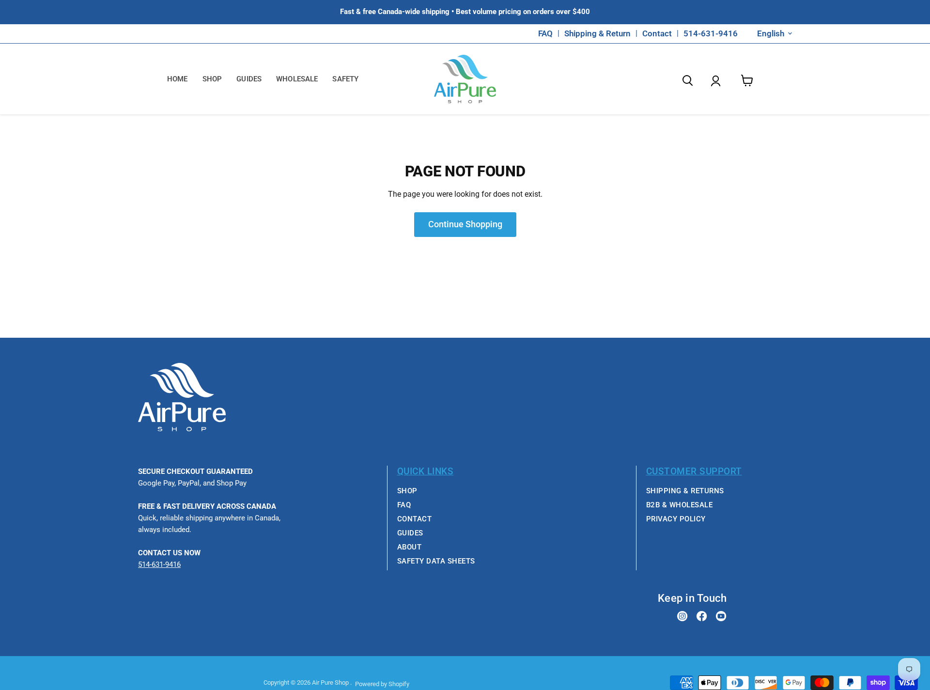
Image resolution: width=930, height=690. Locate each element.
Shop (212, 79)
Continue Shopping (465, 224)
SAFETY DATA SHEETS (436, 561)
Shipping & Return (597, 33)
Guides (249, 79)
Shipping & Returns (685, 490)
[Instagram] (682, 617)
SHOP (407, 490)
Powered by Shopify (382, 684)
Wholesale (297, 79)
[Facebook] (702, 617)
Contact (657, 33)
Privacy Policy (676, 519)
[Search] (687, 82)
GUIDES (410, 533)
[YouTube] (721, 617)
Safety (345, 79)
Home (177, 79)
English (770, 33)
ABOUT (409, 547)
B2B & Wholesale (679, 505)
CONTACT (414, 519)
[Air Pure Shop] (182, 428)
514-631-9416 (710, 33)
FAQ (545, 33)
